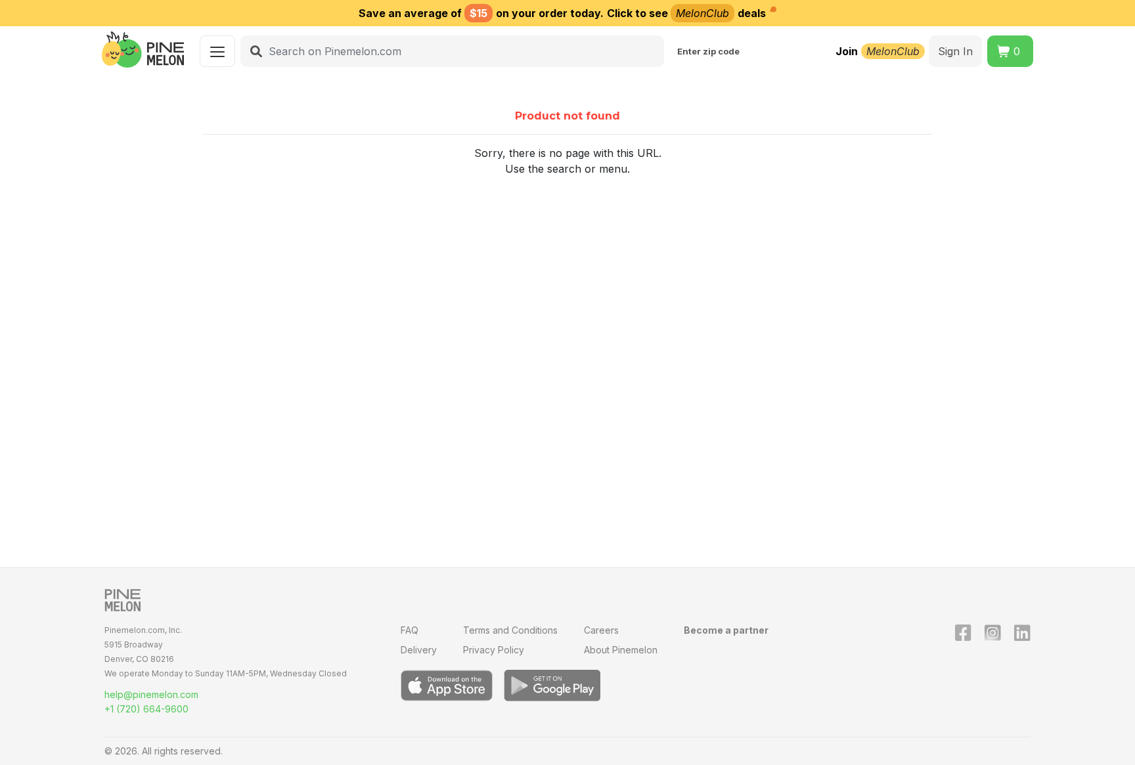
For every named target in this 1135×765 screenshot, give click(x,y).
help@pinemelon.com (151, 694)
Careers (601, 630)
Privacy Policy (493, 649)
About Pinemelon (620, 649)
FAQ (409, 630)
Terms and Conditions (510, 630)
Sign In (955, 51)
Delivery (419, 649)
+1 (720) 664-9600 (146, 708)
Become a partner (726, 630)
